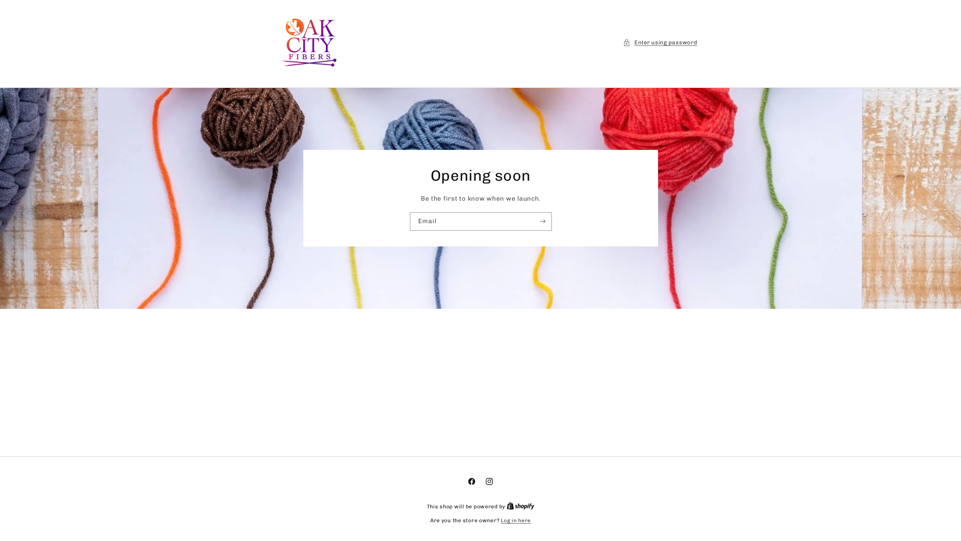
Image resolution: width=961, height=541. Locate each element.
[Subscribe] (542, 221)
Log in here (516, 520)
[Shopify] (521, 506)
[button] (660, 43)
